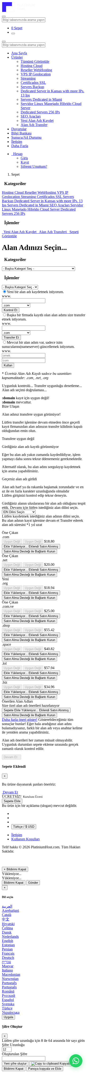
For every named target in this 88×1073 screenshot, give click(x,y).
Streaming (28, 78)
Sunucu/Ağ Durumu (26, 137)
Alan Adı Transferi (52, 232)
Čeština (7, 928)
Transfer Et (11, 337)
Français (8, 953)
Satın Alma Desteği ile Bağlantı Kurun (29, 551)
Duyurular (19, 129)
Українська (10, 1012)
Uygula (8, 1017)
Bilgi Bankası (21, 133)
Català (6, 915)
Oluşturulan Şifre (14, 1054)
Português (9, 983)
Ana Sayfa (19, 53)
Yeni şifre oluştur (15, 1063)
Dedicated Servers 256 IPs (40, 112)
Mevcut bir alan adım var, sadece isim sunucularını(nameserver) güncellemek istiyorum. (38, 344)
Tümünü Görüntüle (35, 61)
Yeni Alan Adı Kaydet (37, 121)
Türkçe (7, 1008)
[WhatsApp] (75, 1060)
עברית (6, 962)
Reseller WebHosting (36, 70)
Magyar (7, 966)
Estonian (8, 945)
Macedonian (11, 974)
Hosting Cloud (31, 66)
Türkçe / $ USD (23, 826)
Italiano (7, 970)
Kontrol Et (10, 310)
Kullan (8, 365)
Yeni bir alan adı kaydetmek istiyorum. (35, 292)
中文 (5, 919)
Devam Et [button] (10, 792)
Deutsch (8, 958)
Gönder (33, 882)
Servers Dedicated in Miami (41, 99)
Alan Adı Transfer (34, 125)
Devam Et (11, 757)
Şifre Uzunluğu (13, 1045)
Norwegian (10, 979)
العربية (7, 906)
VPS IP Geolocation (36, 74)
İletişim (16, 142)
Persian (7, 949)
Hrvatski (8, 924)
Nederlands (10, 937)
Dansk (6, 932)
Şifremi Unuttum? (34, 166)
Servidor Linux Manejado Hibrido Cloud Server (42, 207)
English (7, 941)
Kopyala (65, 1063)
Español (8, 1000)
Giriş (24, 158)
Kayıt (25, 162)
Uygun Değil (12, 541)
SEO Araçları (31, 116)
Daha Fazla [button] (19, 146)
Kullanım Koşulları (25, 839)
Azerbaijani (10, 911)
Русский (8, 996)
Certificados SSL (33, 83)
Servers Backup (32, 87)
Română (8, 991)
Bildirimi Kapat (13, 882)
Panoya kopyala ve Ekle (44, 1068)
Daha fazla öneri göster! (19, 720)
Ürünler (17, 57)
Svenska (8, 1004)
